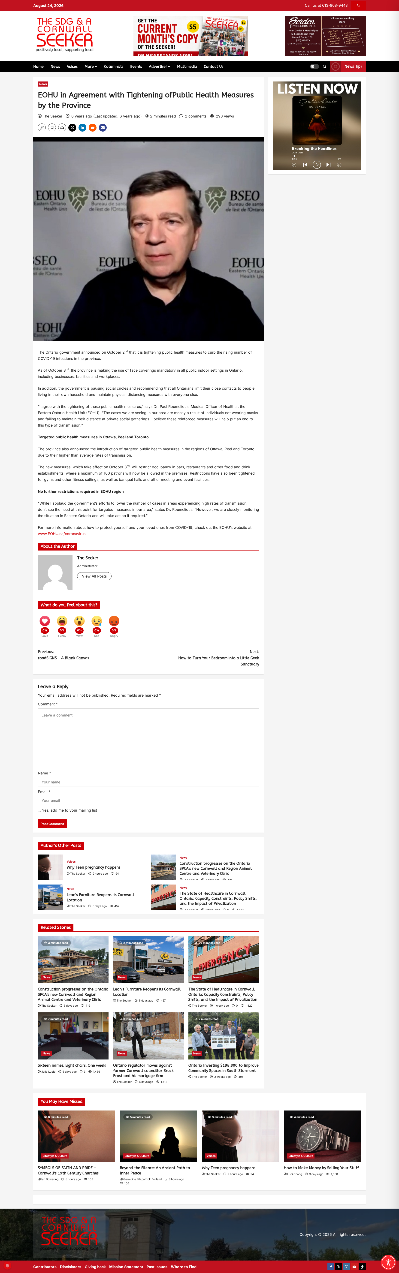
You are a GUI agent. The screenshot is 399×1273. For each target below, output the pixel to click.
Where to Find (183, 1266)
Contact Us (213, 66)
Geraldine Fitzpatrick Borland (142, 1179)
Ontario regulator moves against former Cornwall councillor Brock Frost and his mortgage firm (143, 1070)
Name (44, 773)
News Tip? (353, 66)
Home (38, 66)
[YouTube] (354, 1266)
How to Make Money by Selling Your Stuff (321, 1168)
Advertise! (158, 66)
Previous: (63, 655)
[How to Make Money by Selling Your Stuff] (322, 1136)
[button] (314, 66)
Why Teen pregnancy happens (50, 867)
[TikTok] (362, 1266)
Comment (48, 704)
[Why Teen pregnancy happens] (240, 1136)
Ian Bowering (49, 1179)
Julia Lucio (48, 1071)
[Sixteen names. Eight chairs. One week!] (73, 1035)
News (55, 66)
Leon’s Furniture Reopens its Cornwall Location (50, 897)
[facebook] (330, 1266)
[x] (338, 1266)
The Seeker (52, 116)
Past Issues (157, 1266)
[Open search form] (324, 66)
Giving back (95, 1266)
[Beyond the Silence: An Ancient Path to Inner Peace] (158, 1136)
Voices (72, 66)
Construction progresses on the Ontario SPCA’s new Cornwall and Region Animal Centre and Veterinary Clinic (163, 867)
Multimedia (187, 66)
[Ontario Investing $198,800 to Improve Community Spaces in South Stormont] (223, 1035)
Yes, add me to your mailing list (69, 810)
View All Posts (94, 576)
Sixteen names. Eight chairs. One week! (72, 1065)
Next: (218, 658)
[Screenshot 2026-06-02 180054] (325, 35)
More (89, 66)
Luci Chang (294, 1174)
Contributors (45, 1266)
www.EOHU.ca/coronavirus (61, 533)
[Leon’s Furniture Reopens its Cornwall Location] (148, 959)
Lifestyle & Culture (55, 1156)
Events (136, 66)
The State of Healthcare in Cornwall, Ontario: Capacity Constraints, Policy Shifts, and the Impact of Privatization (163, 897)
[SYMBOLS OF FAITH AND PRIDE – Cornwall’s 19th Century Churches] (76, 1136)
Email (44, 791)
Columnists (113, 66)
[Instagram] (346, 1266)
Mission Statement (126, 1266)
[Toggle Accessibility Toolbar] (388, 1262)
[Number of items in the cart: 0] (358, 5)
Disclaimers (70, 1266)
